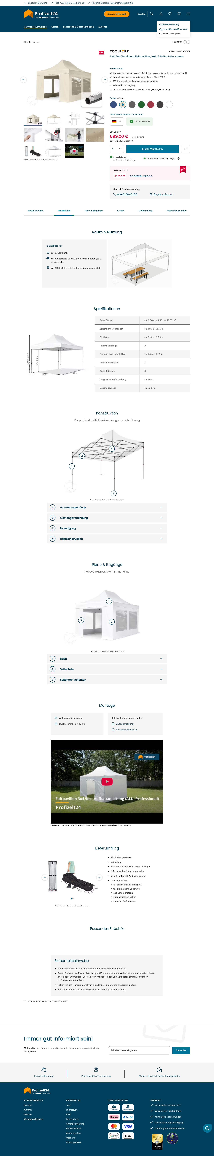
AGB (68, 1114)
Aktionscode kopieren (140, 175)
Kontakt (28, 1105)
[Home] (26, 42)
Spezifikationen (35, 210)
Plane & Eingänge (94, 210)
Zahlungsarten (73, 1133)
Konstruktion (64, 210)
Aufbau (120, 210)
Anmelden (181, 1050)
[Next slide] (105, 79)
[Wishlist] (169, 14)
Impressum (71, 1109)
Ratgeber (141, 14)
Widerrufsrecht (73, 1128)
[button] (179, 13)
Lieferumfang (145, 210)
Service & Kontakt (116, 14)
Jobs (68, 1105)
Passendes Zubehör (176, 210)
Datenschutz (72, 1119)
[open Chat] (207, 1128)
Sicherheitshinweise (126, 729)
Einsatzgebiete (73, 1142)
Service (28, 1114)
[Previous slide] (23, 79)
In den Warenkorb (152, 149)
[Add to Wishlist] (185, 149)
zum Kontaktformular (175, 29)
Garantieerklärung (75, 1123)
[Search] (151, 14)
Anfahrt (28, 1109)
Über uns (70, 1137)
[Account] (161, 14)
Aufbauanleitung (124, 724)
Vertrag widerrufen (33, 1119)
